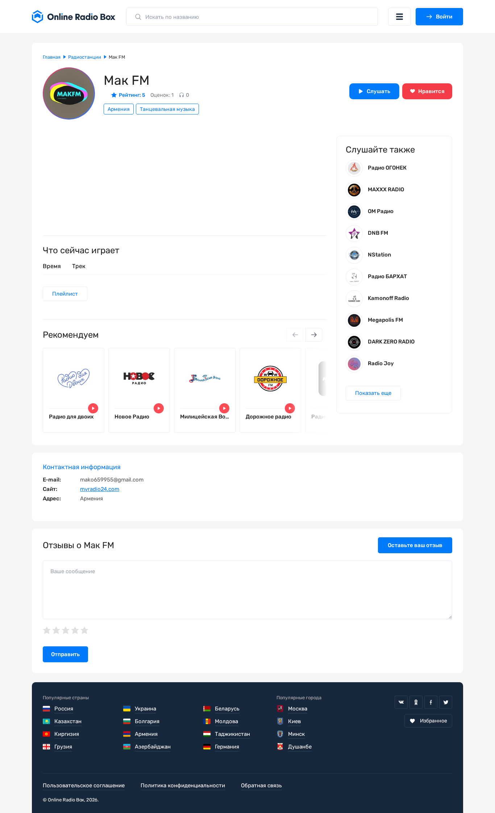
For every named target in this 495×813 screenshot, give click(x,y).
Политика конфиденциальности (183, 785)
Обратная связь (261, 785)
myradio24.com (99, 489)
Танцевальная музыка (167, 109)
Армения (119, 109)
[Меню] (399, 17)
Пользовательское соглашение (84, 785)
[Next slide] (313, 335)
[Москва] (280, 708)
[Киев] (280, 721)
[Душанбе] (280, 746)
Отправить (65, 654)
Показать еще (373, 393)
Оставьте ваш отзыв (415, 545)
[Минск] (280, 734)
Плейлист (65, 294)
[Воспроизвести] (93, 408)
